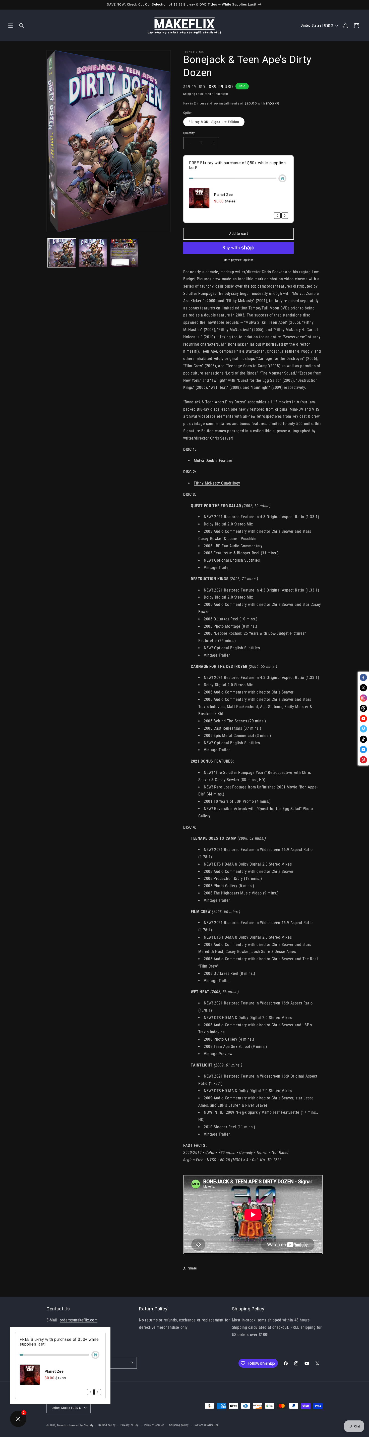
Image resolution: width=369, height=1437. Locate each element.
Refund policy (106, 1425)
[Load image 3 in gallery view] (124, 253)
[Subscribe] (131, 1363)
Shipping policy (179, 1425)
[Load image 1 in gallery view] (62, 253)
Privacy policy (129, 1425)
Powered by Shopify (81, 1425)
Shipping (189, 94)
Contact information (206, 1425)
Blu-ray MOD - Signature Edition (214, 122)
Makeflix (62, 1425)
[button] (10, 25)
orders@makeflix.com (78, 1320)
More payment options (239, 260)
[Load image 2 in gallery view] (93, 253)
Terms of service (154, 1425)
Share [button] (192, 1268)
